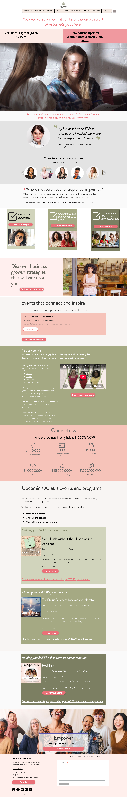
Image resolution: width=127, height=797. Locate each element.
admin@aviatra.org (22, 773)
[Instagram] (13, 789)
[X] (30, 789)
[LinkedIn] (22, 789)
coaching (52, 117)
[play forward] (104, 173)
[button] (114, 11)
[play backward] (23, 173)
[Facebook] (18, 789)
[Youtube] (26, 789)
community (82, 117)
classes (42, 117)
